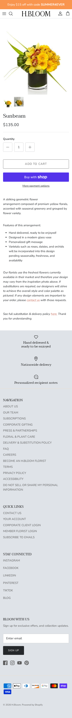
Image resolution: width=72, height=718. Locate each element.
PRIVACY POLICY (14, 473)
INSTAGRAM (11, 560)
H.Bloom (16, 704)
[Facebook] (5, 663)
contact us (33, 300)
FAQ (6, 449)
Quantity (9, 139)
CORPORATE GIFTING (18, 425)
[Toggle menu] (4, 13)
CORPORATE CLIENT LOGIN (22, 525)
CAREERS (9, 455)
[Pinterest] (26, 663)
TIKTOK (8, 590)
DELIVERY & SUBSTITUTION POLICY (27, 443)
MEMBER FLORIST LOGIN (20, 531)
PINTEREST (10, 583)
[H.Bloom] (36, 13)
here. (54, 314)
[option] (36, 56)
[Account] (59, 13)
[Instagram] (12, 663)
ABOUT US (10, 406)
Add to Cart (36, 164)
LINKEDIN (9, 575)
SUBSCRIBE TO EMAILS (19, 537)
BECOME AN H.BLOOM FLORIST (24, 461)
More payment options (36, 186)
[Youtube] (19, 663)
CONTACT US (12, 513)
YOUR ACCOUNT (14, 519)
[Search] (12, 13)
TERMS (8, 467)
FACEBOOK (10, 568)
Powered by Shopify (32, 704)
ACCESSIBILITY (13, 479)
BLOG (7, 598)
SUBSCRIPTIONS (14, 418)
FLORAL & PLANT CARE (19, 437)
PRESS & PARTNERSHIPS (20, 430)
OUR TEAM (10, 412)
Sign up (13, 650)
